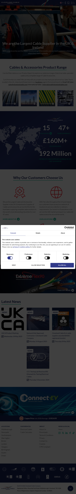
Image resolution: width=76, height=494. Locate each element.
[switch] (28, 258)
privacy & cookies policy (21, 247)
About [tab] (63, 233)
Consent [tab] (13, 233)
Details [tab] (38, 233)
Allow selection (38, 265)
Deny (14, 265)
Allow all (62, 265)
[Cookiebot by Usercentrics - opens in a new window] (66, 227)
